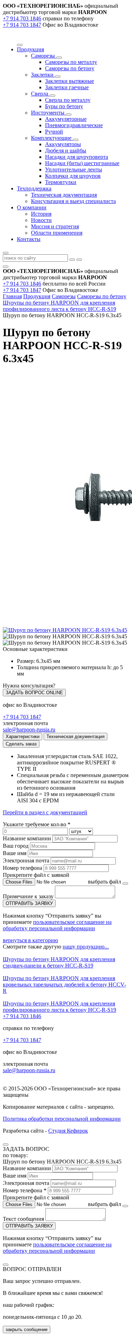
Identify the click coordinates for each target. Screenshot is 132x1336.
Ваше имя (14, 853)
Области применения (56, 233)
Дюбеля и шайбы (65, 151)
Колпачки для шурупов (73, 176)
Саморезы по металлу (71, 62)
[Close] (5, 1144)
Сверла (40, 94)
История (41, 214)
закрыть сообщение (27, 1329)
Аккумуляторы (63, 144)
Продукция (36, 296)
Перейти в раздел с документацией (45, 812)
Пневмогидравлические (74, 125)
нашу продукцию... (86, 947)
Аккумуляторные (66, 119)
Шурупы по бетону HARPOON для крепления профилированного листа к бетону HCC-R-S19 (59, 306)
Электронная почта (26, 860)
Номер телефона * (24, 1190)
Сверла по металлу (67, 100)
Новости (41, 220)
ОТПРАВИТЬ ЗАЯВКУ (29, 903)
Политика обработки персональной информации (62, 1119)
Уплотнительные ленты (73, 169)
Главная (12, 296)
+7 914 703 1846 (22, 18)
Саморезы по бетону (69, 68)
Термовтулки (60, 182)
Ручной (54, 132)
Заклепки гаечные (67, 87)
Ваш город (16, 846)
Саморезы (43, 56)
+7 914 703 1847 (22, 25)
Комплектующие (52, 138)
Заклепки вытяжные (69, 81)
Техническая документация (64, 195)
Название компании (27, 838)
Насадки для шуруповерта (76, 157)
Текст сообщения (23, 1219)
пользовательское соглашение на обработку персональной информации (57, 925)
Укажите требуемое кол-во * (36, 824)
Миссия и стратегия (55, 226)
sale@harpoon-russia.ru (29, 729)
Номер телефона (22, 868)
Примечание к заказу (29, 896)
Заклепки (43, 75)
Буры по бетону (64, 106)
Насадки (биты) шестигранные (82, 163)
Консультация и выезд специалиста (73, 201)
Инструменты (48, 113)
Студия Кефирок (68, 1131)
